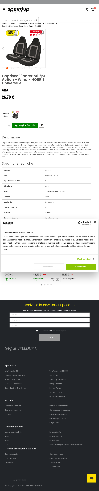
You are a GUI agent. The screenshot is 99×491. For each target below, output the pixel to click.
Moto (7, 440)
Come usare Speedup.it (60, 410)
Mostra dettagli (84, 259)
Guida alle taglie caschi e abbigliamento (67, 445)
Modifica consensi (57, 396)
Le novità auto (55, 432)
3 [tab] (14, 68)
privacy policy (62, 331)
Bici (6, 445)
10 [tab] (40, 68)
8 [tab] (32, 68)
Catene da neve (56, 454)
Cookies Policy (56, 392)
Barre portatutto (11, 454)
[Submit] (36, 20)
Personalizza (47, 267)
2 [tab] (11, 68)
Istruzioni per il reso (58, 418)
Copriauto (9, 462)
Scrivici (8, 414)
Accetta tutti (80, 267)
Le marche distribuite (14, 432)
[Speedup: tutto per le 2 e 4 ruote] (18, 9)
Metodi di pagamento (59, 406)
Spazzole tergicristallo (59, 458)
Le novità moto (56, 436)
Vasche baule (55, 462)
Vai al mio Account (13, 406)
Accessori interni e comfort (30, 24)
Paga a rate (54, 423)
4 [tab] (18, 68)
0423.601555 (62, 371)
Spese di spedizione (58, 414)
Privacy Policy (55, 388)
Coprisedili (50, 24)
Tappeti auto (55, 467)
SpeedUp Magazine (58, 379)
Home (4, 24)
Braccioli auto (10, 458)
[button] (88, 9)
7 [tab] (29, 68)
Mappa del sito (56, 384)
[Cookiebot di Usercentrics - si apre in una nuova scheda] (80, 223)
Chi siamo (54, 375)
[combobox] (21, 20)
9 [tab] (36, 68)
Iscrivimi (49, 337)
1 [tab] (7, 68)
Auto (13, 24)
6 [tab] (25, 68)
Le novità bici (55, 440)
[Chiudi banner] (95, 223)
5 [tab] (22, 68)
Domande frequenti (13, 410)
